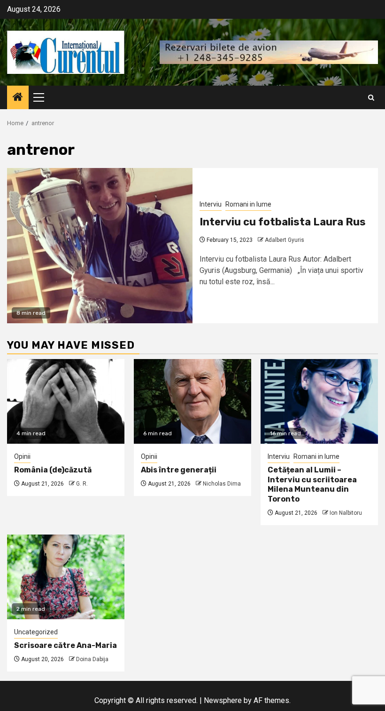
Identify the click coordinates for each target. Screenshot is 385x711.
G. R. (82, 483)
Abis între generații (178, 469)
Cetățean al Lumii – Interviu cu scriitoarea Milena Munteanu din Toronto (312, 484)
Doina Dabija (92, 659)
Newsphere (223, 700)
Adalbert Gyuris (284, 240)
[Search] (371, 97)
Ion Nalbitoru (346, 513)
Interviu (211, 204)
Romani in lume (248, 204)
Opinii (22, 456)
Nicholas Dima (222, 483)
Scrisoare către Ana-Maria (65, 645)
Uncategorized (36, 632)
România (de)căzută (53, 469)
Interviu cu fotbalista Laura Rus (283, 222)
